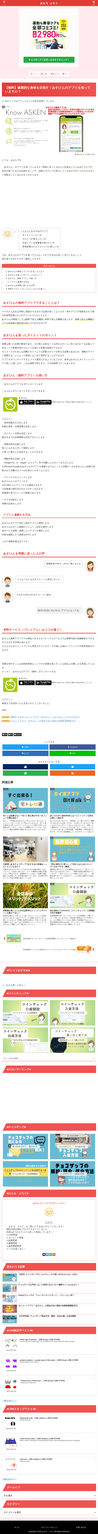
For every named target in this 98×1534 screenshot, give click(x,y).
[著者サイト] (25, 766)
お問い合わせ (81, 1527)
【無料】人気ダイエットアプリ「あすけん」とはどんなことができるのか (44, 717)
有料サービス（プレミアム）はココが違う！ (27, 289)
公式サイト (7, 419)
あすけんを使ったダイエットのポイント (25, 275)
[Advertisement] (49, 204)
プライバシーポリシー (49, 1527)
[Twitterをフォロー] (72, 766)
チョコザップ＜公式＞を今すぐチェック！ (49, 60)
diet (5, 734)
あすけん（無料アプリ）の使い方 (22, 278)
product (18, 734)
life (11, 734)
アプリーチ (88, 402)
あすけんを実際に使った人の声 (21, 285)
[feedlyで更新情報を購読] (25, 773)
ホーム (16, 1527)
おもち (49, 1222)
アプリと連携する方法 (19, 282)
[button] (94, 1058)
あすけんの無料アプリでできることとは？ (26, 271)
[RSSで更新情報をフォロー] (72, 773)
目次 (45, 266)
